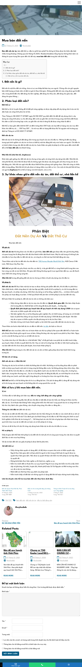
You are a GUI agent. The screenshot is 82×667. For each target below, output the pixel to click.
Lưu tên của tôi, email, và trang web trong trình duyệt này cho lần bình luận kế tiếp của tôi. (37, 640)
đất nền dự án (31, 500)
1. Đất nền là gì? (9, 68)
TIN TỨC (8, 500)
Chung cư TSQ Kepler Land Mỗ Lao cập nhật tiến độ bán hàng (40, 552)
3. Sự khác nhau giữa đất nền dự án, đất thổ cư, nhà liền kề (25, 73)
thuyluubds (27, 46)
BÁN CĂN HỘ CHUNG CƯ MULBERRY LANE (66, 552)
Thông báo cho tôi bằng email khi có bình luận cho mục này (25, 644)
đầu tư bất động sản (44, 500)
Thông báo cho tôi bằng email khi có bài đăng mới (22, 648)
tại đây (46, 326)
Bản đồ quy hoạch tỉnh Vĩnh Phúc (13, 551)
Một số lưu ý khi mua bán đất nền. (18, 76)
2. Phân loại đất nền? (12, 70)
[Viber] (69, 665)
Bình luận (6, 591)
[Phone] (42, 665)
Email (4, 628)
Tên (4, 621)
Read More (8, 575)
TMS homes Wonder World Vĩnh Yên (51, 261)
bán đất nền (20, 500)
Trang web (6, 634)
